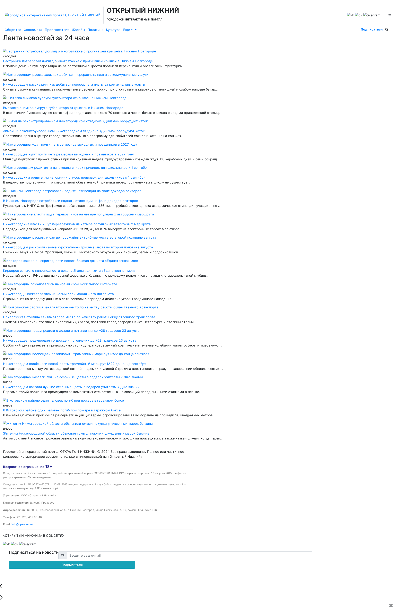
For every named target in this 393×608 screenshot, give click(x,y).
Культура (113, 30)
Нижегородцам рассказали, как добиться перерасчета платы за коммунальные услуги (74, 84)
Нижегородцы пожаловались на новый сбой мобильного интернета (58, 294)
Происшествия (57, 30)
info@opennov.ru (22, 524)
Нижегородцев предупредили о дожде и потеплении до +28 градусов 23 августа (69, 340)
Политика (95, 30)
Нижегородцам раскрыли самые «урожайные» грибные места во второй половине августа (78, 247)
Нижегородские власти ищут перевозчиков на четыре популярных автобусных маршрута (77, 224)
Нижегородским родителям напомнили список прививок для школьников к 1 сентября (74, 177)
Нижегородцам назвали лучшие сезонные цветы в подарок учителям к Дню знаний (71, 387)
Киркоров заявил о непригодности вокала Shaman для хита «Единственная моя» (69, 270)
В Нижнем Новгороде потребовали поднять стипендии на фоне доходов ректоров (70, 201)
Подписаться (372, 29)
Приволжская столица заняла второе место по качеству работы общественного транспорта (79, 317)
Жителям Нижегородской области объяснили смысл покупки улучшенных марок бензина (76, 433)
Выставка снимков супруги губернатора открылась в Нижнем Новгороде (63, 108)
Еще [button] (127, 30)
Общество (13, 30)
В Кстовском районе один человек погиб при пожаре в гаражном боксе (62, 410)
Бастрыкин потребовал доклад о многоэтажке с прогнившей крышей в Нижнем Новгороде (78, 61)
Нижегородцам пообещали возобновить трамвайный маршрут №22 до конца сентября (74, 364)
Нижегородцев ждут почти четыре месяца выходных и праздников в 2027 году (68, 154)
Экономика (33, 30)
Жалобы (78, 30)
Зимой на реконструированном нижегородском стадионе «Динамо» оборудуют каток (74, 131)
